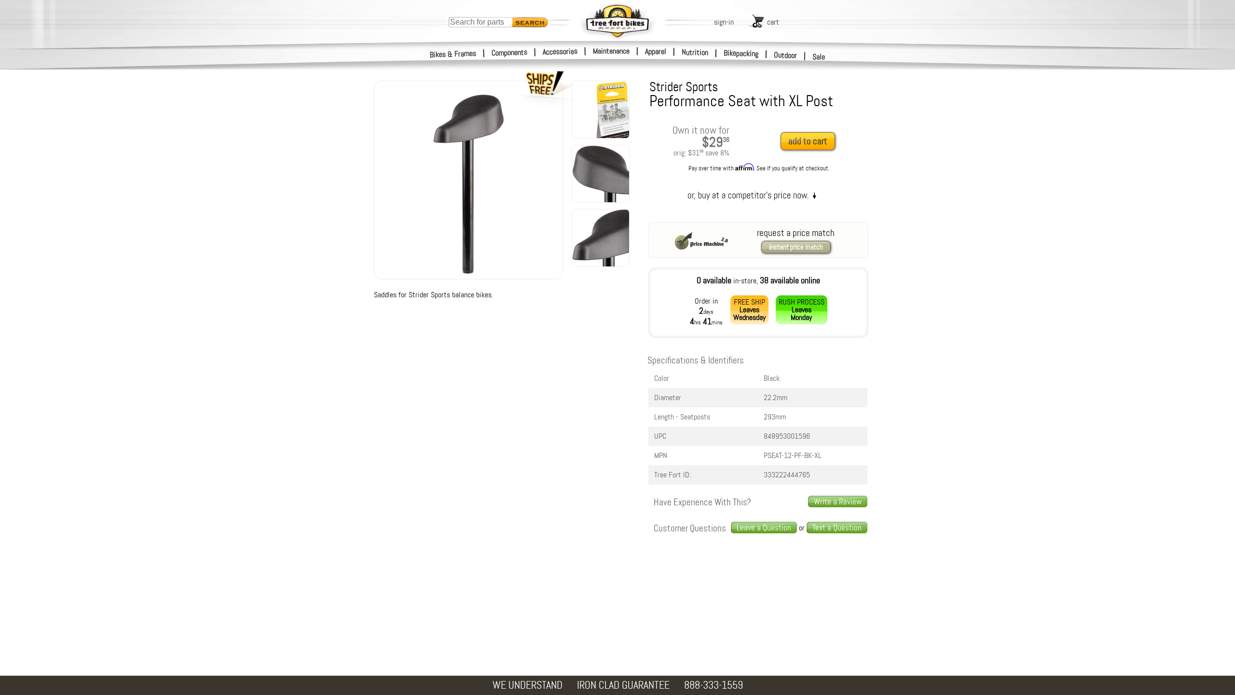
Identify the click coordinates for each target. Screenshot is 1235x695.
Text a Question (837, 527)
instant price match (796, 247)
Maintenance (611, 51)
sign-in (724, 22)
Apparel (655, 51)
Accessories (560, 51)
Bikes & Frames (453, 54)
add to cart (807, 141)
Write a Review (838, 501)
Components (510, 52)
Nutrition (695, 52)
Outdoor (785, 55)
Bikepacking (741, 53)
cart (773, 22)
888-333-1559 (713, 685)
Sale (818, 57)
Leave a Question (764, 527)
